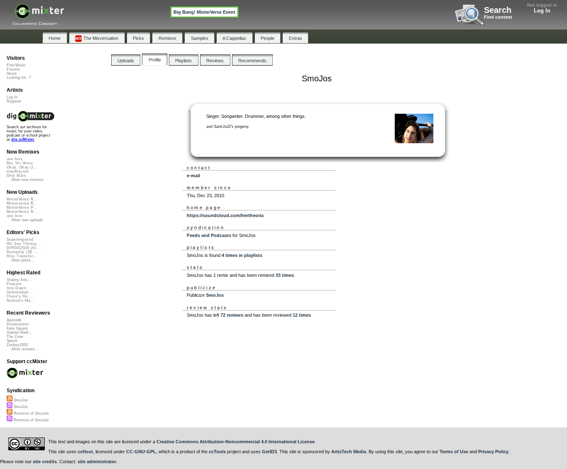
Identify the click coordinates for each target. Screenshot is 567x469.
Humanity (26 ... (22, 252)
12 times (302, 315)
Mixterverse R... (22, 203)
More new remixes (28, 180)
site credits (45, 461)
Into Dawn (16, 288)
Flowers (14, 284)
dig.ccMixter (22, 139)
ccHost (85, 451)
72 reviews (231, 315)
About (12, 73)
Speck (12, 341)
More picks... (23, 260)
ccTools (217, 451)
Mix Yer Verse (20, 163)
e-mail (193, 175)
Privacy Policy (493, 451)
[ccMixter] (39, 15)
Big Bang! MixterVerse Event (204, 12)
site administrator (97, 461)
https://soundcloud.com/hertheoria (225, 215)
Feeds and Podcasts (209, 235)
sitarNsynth (18, 171)
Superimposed (20, 239)
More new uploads (27, 220)
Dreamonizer (18, 324)
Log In (542, 10)
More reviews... (25, 349)
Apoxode (14, 320)
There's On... (19, 296)
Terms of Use (454, 451)
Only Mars (16, 175)
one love (15, 159)
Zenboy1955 (17, 345)
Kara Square (17, 328)
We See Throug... (23, 244)
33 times (285, 275)
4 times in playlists (242, 255)
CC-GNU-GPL (141, 451)
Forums (13, 69)
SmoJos (215, 295)
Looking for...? (19, 78)
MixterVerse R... (22, 199)
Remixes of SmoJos (30, 413)
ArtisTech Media (348, 451)
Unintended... (19, 292)
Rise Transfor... (22, 256)
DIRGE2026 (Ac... (24, 248)
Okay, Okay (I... (22, 167)
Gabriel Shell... (19, 332)
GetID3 (269, 451)
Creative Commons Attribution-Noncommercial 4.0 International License (235, 441)
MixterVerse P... (22, 207)
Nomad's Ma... (21, 300)
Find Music (16, 65)
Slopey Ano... (19, 280)
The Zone (15, 337)
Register (14, 101)
